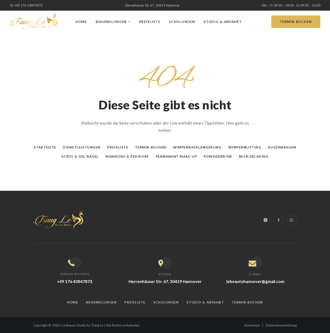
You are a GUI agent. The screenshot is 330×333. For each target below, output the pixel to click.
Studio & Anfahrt (223, 22)
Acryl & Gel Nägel (80, 156)
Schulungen (182, 22)
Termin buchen (296, 22)
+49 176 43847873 (26, 5)
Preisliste (149, 22)
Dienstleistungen (81, 147)
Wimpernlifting (244, 147)
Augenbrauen (282, 147)
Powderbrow (218, 156)
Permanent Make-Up (176, 156)
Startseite (45, 147)
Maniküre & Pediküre (127, 156)
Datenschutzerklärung (281, 325)
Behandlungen (111, 22)
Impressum (252, 325)
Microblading (254, 156)
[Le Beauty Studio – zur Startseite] (34, 22)
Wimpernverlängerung (197, 147)
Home (81, 22)
